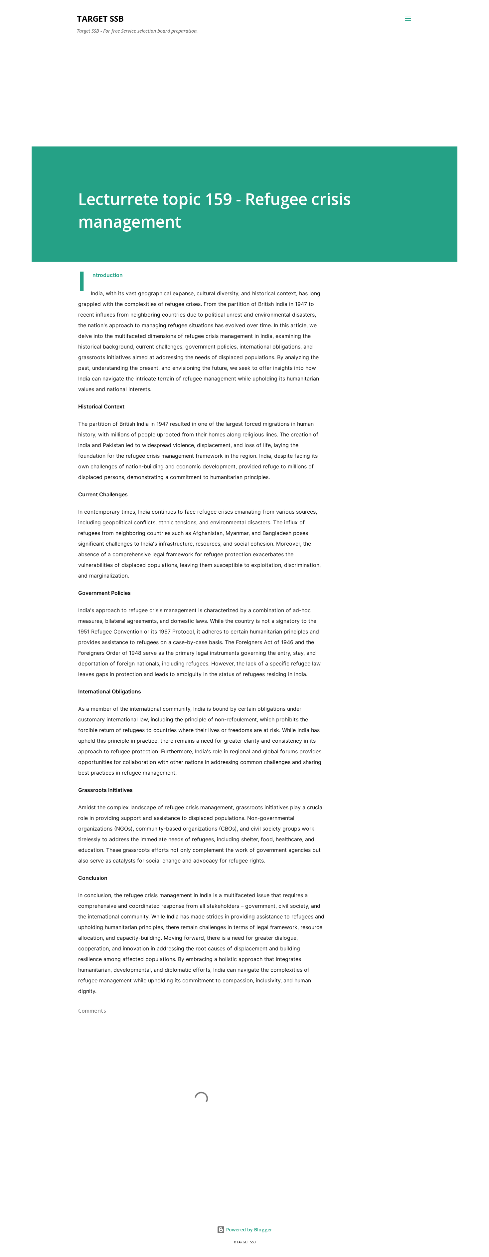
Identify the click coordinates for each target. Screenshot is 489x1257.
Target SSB (100, 18)
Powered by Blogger (248, 1229)
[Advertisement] (217, 85)
